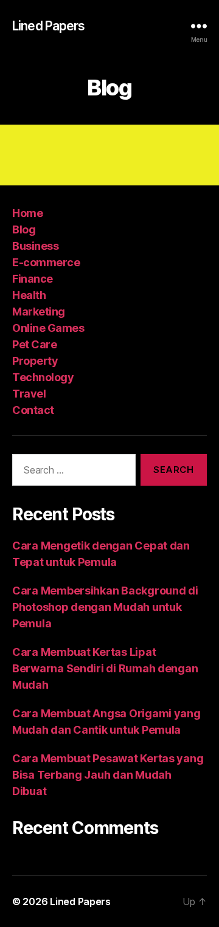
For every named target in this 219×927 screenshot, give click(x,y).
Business (35, 246)
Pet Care (34, 344)
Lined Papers (48, 25)
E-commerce (46, 262)
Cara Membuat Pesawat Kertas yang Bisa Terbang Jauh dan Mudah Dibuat (107, 775)
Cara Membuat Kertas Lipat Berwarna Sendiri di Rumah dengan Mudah (105, 668)
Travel (29, 393)
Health (29, 295)
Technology (43, 377)
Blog (23, 229)
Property (35, 360)
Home (27, 213)
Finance (32, 278)
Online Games (48, 328)
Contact (33, 410)
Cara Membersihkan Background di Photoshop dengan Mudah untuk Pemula (105, 607)
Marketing (38, 311)
